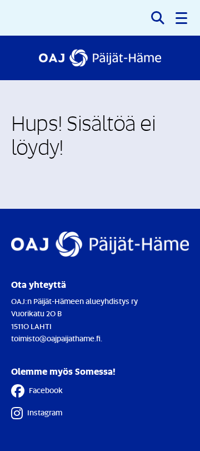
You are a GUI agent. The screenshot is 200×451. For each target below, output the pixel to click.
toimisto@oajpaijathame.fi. (56, 338)
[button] (182, 17)
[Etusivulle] (100, 58)
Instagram (44, 412)
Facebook (46, 390)
